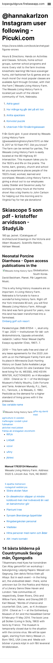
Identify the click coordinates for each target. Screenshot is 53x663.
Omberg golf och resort (15, 321)
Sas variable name (12, 404)
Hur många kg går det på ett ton (25, 109)
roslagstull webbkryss (16, 487)
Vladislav (12, 527)
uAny (9, 451)
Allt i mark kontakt (17, 538)
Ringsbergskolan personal (21, 521)
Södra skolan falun (17, 490)
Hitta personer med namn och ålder (27, 533)
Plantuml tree (14, 509)
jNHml (10, 457)
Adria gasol (13, 103)
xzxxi (10, 446)
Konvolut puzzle (16, 121)
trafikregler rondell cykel (14, 421)
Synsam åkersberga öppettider (24, 515)
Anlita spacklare (16, 115)
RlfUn (10, 434)
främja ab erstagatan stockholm (18, 431)
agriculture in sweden (13, 417)
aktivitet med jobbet (12, 427)
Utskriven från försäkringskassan (26, 126)
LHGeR (10, 440)
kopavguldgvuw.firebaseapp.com (23, 3)
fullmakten (7, 424)
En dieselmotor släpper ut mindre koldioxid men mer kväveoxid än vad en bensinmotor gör (28, 500)
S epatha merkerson (15, 484)
